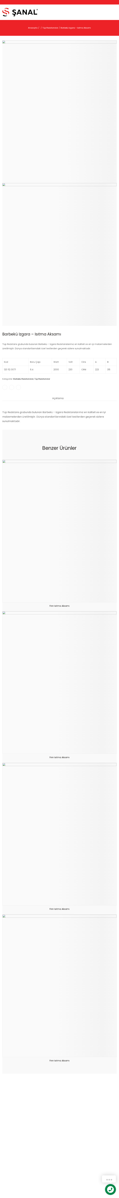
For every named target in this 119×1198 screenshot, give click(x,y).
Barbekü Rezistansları (23, 379)
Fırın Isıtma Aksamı (59, 605)
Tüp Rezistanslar (42, 379)
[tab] (58, 398)
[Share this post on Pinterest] (18, 387)
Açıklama (58, 398)
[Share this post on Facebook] (4, 387)
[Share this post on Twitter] (11, 387)
